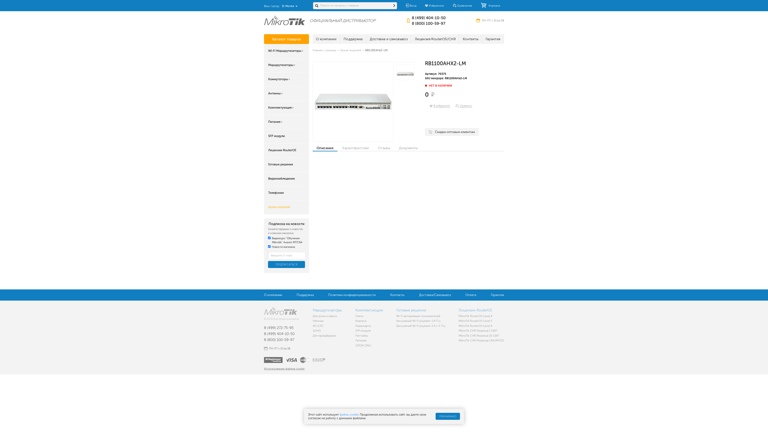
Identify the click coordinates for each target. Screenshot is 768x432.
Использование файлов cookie (284, 368)
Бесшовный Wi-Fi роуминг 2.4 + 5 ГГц (420, 326)
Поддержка (353, 39)
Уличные (318, 321)
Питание (274, 122)
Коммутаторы (278, 79)
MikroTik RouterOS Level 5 (475, 321)
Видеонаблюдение (281, 178)
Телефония (276, 193)
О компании (326, 39)
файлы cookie (349, 414)
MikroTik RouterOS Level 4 (475, 316)
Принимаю (447, 416)
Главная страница (324, 50)
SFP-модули (363, 330)
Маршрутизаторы (280, 65)
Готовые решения (280, 164)
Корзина (493, 5)
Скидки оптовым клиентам (455, 132)
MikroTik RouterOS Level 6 (475, 326)
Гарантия (493, 39)
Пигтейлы (361, 335)
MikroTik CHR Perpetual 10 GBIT (479, 335)
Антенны (274, 93)
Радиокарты (363, 326)
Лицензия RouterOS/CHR (435, 39)
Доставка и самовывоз (389, 39)
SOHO (317, 330)
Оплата (470, 295)
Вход (413, 5)
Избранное (436, 5)
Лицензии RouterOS (282, 150)
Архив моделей (279, 207)
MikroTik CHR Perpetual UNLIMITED (481, 340)
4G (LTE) (318, 326)
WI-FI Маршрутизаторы (284, 51)
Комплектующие (280, 107)
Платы (359, 316)
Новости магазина (283, 247)
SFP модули (276, 136)
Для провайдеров (324, 335)
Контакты (470, 39)
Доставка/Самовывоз (435, 295)
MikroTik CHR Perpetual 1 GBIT (478, 330)
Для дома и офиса (325, 316)
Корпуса (360, 321)
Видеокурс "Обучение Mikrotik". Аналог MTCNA (286, 240)
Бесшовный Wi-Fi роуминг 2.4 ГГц (418, 321)
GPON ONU (363, 345)
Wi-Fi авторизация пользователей (418, 316)
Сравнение (464, 5)
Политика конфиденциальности (352, 295)
